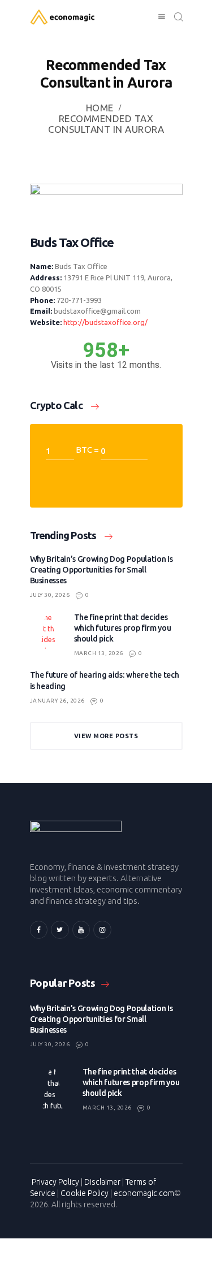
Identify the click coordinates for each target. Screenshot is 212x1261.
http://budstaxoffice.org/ (105, 322)
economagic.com (144, 1193)
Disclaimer (102, 1181)
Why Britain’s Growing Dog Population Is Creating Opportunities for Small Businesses (101, 569)
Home (100, 107)
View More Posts (106, 736)
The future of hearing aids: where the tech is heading (104, 680)
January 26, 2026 (57, 700)
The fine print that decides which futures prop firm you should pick (122, 628)
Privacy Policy (55, 1181)
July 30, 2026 (50, 595)
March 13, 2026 (98, 653)
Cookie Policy (84, 1193)
